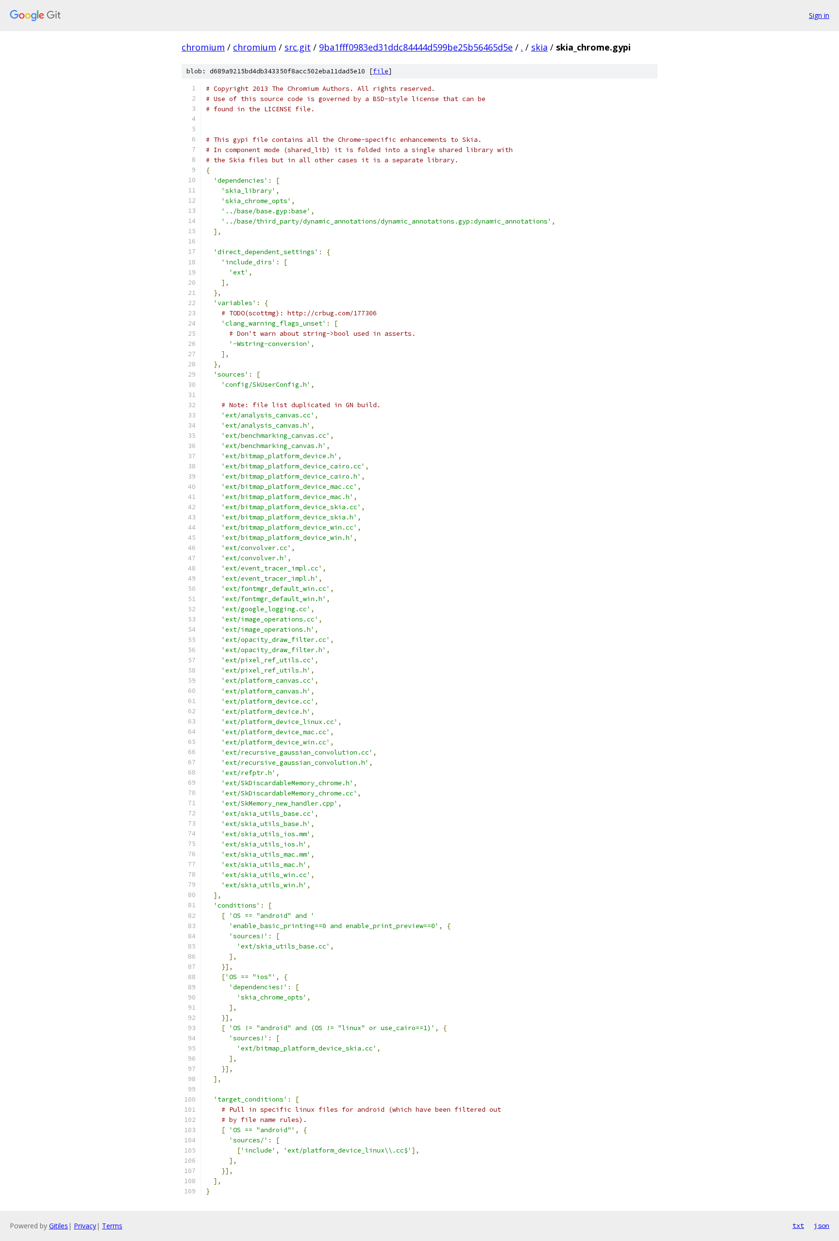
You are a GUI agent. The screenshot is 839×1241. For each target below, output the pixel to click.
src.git (298, 47)
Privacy (85, 1225)
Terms (112, 1225)
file (380, 71)
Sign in (819, 15)
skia (539, 47)
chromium (203, 47)
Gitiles (58, 1225)
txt (798, 1225)
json (821, 1225)
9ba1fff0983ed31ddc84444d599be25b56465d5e (416, 47)
